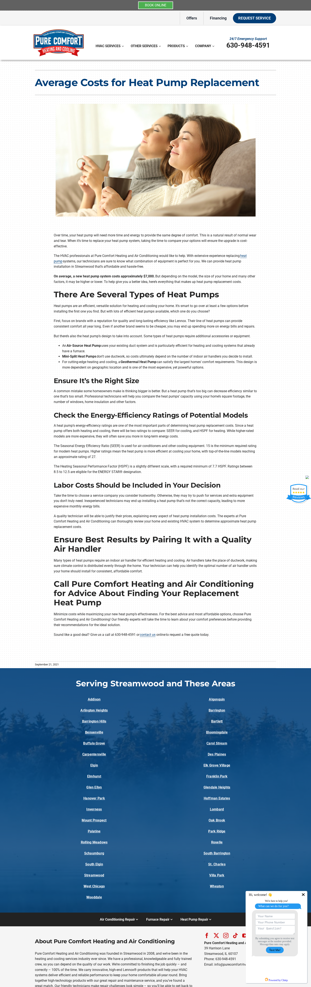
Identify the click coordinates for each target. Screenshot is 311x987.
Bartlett (217, 721)
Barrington (217, 710)
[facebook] (206, 935)
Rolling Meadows (94, 842)
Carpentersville (94, 754)
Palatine (94, 831)
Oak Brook (217, 820)
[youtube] (245, 935)
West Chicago (94, 886)
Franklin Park (216, 776)
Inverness (94, 809)
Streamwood (94, 875)
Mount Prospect (94, 820)
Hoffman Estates (217, 798)
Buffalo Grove (94, 743)
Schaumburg (94, 853)
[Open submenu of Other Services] (160, 46)
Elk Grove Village (217, 765)
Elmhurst (94, 776)
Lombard (217, 809)
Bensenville (94, 732)
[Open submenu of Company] (213, 46)
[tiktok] (235, 935)
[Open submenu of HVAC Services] (123, 46)
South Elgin (94, 864)
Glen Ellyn (94, 787)
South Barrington (217, 853)
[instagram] (225, 935)
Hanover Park (94, 798)
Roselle (217, 842)
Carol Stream (216, 743)
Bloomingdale (217, 732)
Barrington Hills (94, 721)
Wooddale (94, 897)
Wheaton (217, 886)
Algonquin (217, 699)
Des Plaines (217, 754)
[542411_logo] (58, 29)
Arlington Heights (94, 710)
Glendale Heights (217, 787)
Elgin (94, 765)
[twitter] (216, 935)
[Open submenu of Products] (187, 46)
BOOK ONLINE (155, 5)
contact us (148, 635)
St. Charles (217, 864)
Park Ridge (216, 831)
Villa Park (216, 875)
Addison (94, 699)
